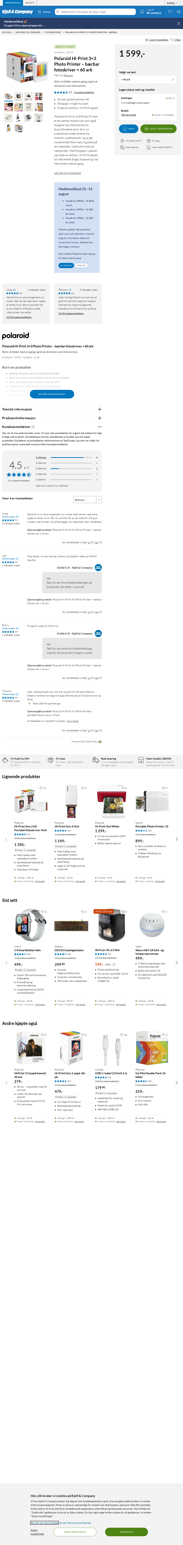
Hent (131, 128)
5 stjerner (41, 457)
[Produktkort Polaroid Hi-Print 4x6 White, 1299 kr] (112, 801)
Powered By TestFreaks (84, 741)
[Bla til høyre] (176, 839)
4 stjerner (41, 462)
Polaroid (68, 75)
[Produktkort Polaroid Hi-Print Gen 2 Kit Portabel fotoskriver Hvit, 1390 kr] (31, 801)
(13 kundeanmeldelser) (65, 834)
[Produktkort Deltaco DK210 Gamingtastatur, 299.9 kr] (71, 925)
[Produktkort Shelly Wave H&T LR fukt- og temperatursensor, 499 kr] (152, 925)
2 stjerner (41, 473)
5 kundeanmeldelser (84, 92)
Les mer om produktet (67, 173)
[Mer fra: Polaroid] (15, 338)
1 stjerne (40, 479)
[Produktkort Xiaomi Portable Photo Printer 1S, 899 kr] (152, 801)
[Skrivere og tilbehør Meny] (42, 32)
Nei (96, 542)
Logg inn (81, 265)
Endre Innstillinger (37, 1532)
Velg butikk (40, 881)
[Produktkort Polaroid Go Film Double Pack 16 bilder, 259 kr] (152, 1048)
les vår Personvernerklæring (75, 1522)
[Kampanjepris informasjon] (114, 964)
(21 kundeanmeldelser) (65, 1085)
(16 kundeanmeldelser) (25, 958)
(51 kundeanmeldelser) (106, 958)
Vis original (72, 720)
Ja (89, 542)
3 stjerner (41, 468)
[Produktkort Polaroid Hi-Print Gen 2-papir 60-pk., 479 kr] (71, 1048)
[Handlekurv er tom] (178, 11)
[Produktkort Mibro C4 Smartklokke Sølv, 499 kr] (31, 925)
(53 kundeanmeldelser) (25, 838)
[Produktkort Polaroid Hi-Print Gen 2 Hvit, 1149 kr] (71, 801)
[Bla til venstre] (6, 839)
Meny (47, 11)
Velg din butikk (128, 114)
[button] (8, 96)
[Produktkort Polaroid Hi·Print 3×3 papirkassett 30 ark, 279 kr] (31, 1048)
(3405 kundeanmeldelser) (107, 1081)
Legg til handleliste (158, 39)
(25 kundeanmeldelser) (65, 958)
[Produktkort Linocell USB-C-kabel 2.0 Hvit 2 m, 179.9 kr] (112, 1048)
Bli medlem (66, 265)
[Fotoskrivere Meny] (63, 32)
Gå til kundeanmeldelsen (19, 317)
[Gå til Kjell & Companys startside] (18, 12)
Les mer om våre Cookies (44, 1522)
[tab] (13, 3)
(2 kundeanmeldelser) (145, 834)
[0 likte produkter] (170, 11)
